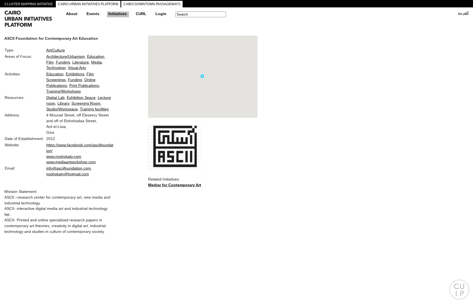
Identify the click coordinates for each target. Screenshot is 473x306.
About (71, 14)
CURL (141, 14)
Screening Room (85, 103)
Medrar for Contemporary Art (174, 185)
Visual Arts (77, 67)
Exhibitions (75, 74)
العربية (463, 13)
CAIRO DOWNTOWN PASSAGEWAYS (151, 4)
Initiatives (117, 14)
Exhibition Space (81, 97)
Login (160, 14)
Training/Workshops (63, 91)
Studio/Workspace (62, 109)
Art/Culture (55, 50)
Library (63, 103)
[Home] (33, 19)
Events (92, 14)
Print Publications (84, 85)
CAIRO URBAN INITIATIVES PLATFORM (88, 4)
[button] (202, 76)
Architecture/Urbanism (65, 56)
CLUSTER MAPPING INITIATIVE (29, 4)
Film (50, 62)
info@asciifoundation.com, (69, 168)
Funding (63, 62)
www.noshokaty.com (63, 156)
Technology (56, 67)
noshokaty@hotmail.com (67, 174)
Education (95, 56)
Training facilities (94, 109)
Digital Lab (55, 97)
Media (96, 62)
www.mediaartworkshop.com (71, 162)
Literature (80, 62)
